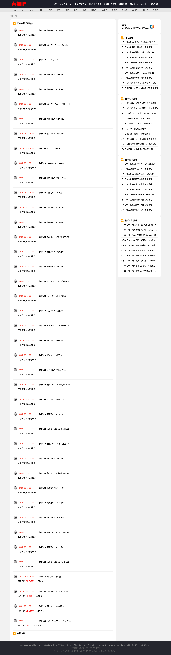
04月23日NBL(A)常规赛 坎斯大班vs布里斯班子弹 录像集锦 (143, 261)
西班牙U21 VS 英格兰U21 (57, 193)
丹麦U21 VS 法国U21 (55, 119)
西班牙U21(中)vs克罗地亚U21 (59, 621)
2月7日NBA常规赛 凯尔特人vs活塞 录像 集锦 (138, 42)
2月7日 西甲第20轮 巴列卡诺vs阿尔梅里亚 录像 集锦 (141, 113)
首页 (55, 4)
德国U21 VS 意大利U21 (56, 134)
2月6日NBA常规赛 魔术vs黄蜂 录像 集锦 (136, 205)
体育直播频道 (80, 4)
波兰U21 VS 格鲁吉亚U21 (57, 518)
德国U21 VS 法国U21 (55, 75)
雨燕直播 (26, 581)
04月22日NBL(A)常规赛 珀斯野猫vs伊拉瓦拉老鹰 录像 (142, 266)
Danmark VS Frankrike (56, 163)
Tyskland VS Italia (54, 148)
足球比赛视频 (110, 4)
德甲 (59, 10)
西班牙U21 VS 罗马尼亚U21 (58, 444)
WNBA (32, 10)
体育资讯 (134, 4)
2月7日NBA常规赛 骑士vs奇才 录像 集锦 (136, 63)
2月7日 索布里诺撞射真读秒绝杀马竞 (135, 129)
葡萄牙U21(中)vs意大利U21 (58, 591)
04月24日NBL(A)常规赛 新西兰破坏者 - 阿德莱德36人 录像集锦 (145, 245)
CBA (23, 10)
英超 (42, 10)
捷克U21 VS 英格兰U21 (56, 488)
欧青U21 (42, 577)
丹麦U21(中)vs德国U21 (56, 577)
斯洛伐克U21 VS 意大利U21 (58, 429)
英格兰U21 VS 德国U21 (56, 30)
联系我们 (155, 4)
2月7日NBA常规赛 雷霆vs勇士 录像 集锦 (136, 47)
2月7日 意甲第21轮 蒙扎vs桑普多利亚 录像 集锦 (139, 88)
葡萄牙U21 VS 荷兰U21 (56, 207)
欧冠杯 (114, 10)
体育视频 (123, 4)
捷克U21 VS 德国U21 (55, 355)
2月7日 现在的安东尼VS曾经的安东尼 (135, 118)
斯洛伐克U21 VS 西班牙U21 (58, 562)
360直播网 (74, 648)
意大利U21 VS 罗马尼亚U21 (58, 532)
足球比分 (144, 4)
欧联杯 (124, 10)
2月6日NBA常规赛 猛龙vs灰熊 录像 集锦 (136, 210)
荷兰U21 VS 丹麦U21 (55, 340)
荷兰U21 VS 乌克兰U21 (56, 252)
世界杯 (93, 10)
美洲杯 (134, 10)
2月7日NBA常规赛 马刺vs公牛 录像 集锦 (136, 68)
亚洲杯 (145, 10)
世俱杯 (104, 10)
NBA (14, 10)
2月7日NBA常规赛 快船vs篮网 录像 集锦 (136, 78)
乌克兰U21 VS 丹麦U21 (56, 503)
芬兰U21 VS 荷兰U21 (55, 459)
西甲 (50, 10)
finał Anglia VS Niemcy (56, 60)
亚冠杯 (155, 10)
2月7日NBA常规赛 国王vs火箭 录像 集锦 (136, 57)
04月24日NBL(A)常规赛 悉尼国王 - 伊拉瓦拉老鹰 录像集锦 (143, 250)
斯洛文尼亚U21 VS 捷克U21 (58, 237)
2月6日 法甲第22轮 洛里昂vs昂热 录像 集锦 (138, 149)
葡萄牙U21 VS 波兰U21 (56, 414)
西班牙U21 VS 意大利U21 (57, 296)
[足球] (15, 31)
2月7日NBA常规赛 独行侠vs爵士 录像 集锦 (137, 52)
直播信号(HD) (23, 35)
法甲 (76, 10)
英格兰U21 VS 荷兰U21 (56, 89)
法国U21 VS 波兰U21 (55, 311)
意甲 (67, 10)
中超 (84, 10)
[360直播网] (21, 7)
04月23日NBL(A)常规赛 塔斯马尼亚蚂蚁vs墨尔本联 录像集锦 (144, 256)
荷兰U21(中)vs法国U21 (56, 606)
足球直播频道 (66, 4)
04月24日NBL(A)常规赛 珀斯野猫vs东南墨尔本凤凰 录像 (143, 240)
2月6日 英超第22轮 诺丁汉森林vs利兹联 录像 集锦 (140, 144)
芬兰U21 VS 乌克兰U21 (56, 370)
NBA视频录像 (95, 4)
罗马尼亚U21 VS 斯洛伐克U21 (59, 281)
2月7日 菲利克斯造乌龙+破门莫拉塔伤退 (136, 124)
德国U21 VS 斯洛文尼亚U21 (58, 473)
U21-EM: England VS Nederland (60, 104)
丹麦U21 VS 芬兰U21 (55, 267)
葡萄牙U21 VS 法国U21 (56, 547)
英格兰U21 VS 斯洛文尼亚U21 (59, 385)
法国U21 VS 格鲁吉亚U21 (57, 399)
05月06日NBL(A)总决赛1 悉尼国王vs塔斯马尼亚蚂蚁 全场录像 (145, 230)
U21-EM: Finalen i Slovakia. (58, 45)
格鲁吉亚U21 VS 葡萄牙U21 (58, 326)
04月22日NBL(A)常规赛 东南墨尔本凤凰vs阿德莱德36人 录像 (144, 271)
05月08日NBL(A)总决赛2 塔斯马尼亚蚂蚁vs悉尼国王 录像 (143, 225)
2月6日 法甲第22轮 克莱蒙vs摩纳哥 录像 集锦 (138, 139)
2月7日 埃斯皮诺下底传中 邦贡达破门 (135, 134)
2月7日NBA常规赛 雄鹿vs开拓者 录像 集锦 (137, 73)
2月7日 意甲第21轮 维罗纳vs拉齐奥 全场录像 (138, 83)
